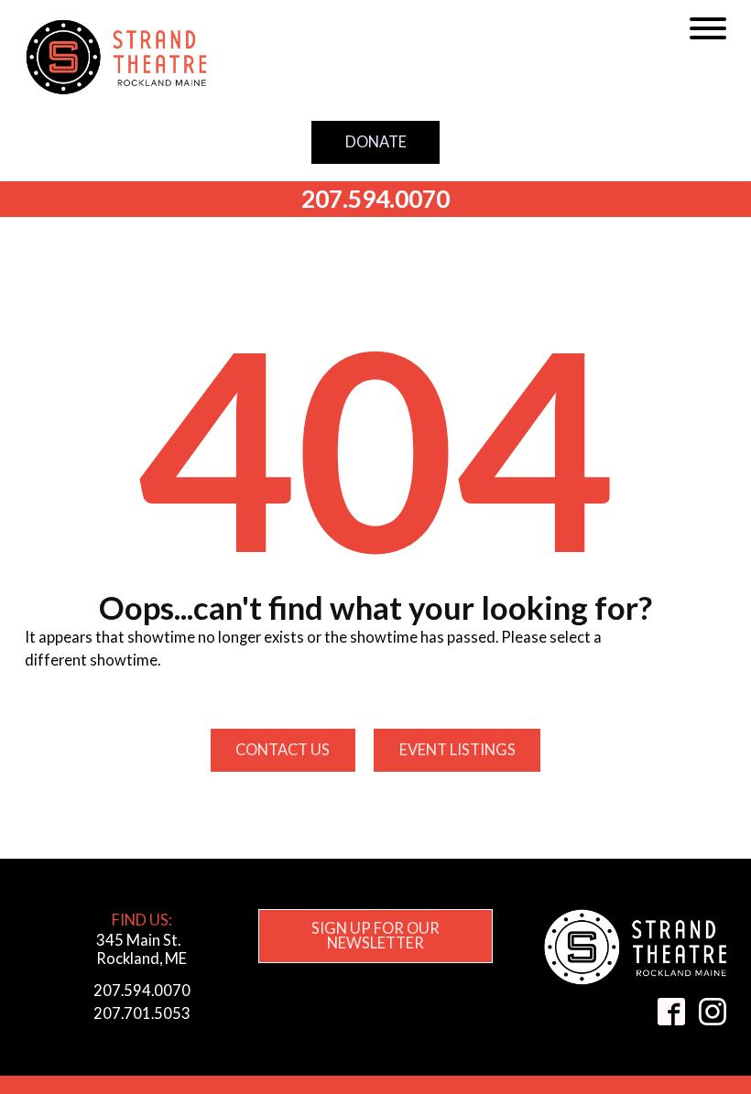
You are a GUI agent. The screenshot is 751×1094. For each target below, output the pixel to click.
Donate (376, 141)
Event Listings (457, 749)
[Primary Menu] (708, 28)
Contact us (282, 749)
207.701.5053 (141, 1013)
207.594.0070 (375, 198)
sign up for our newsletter (375, 935)
